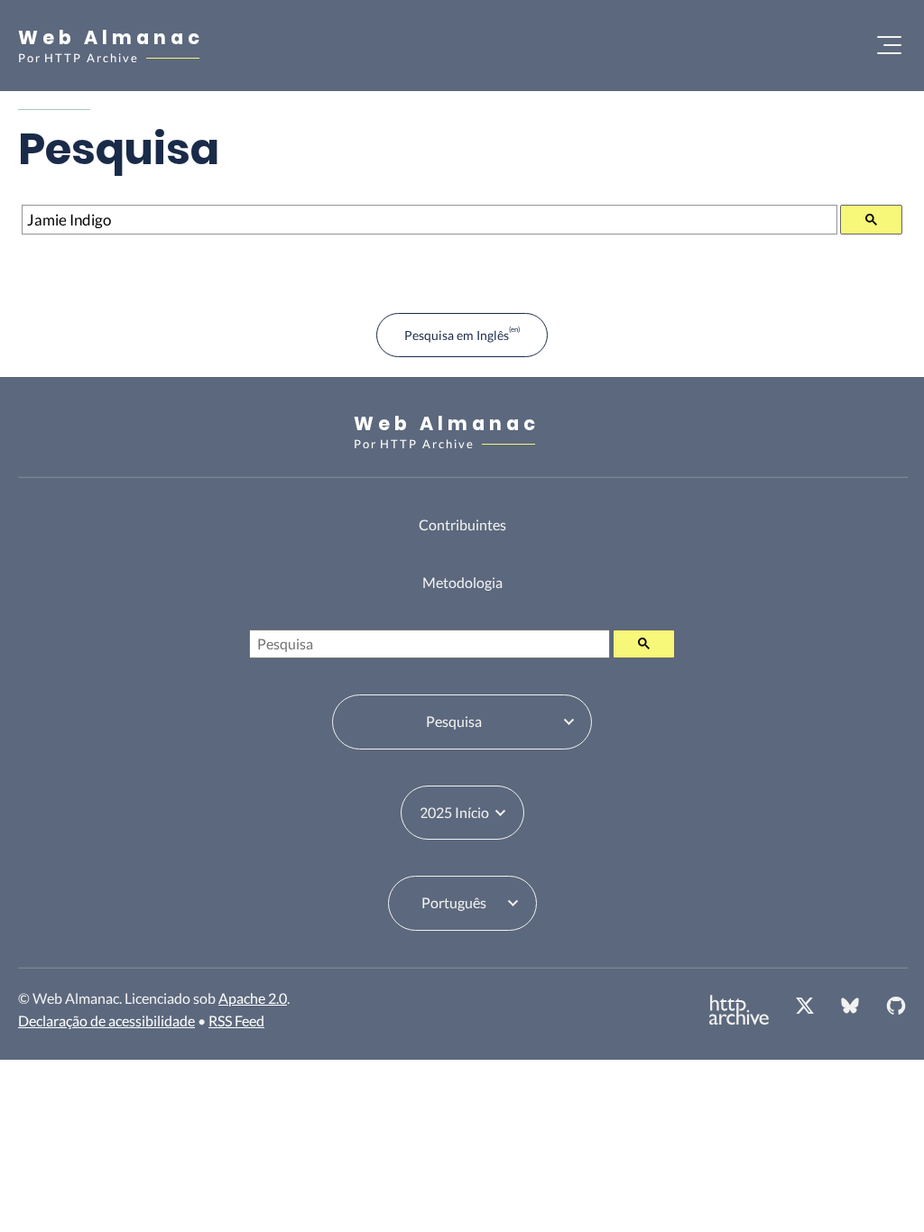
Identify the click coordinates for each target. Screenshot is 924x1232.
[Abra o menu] (889, 45)
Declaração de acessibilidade (106, 1020)
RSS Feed (236, 1020)
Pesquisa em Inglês (456, 335)
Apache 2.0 (252, 998)
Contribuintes (462, 524)
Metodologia (462, 582)
